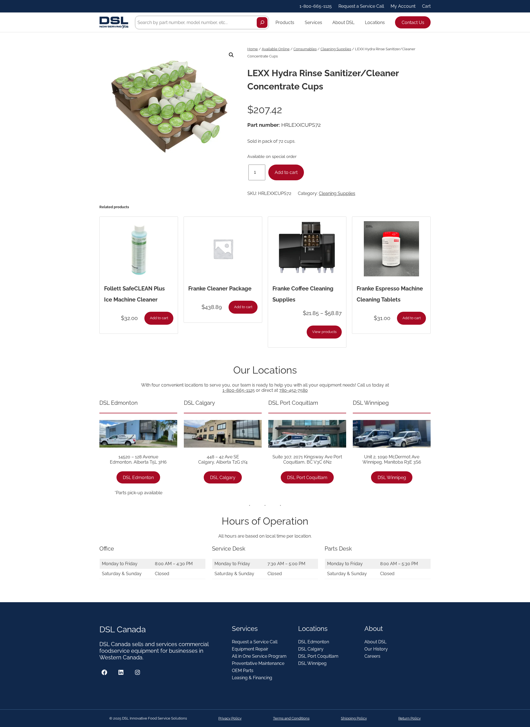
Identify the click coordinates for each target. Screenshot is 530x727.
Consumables (305, 49)
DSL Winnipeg (392, 477)
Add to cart (286, 172)
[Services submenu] (324, 22)
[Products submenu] (296, 22)
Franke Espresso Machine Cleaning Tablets (390, 294)
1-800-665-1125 (238, 390)
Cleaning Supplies (335, 49)
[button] (231, 55)
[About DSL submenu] (357, 22)
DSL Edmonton (138, 477)
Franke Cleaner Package (219, 288)
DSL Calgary (222, 477)
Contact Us (413, 22)
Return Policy (409, 718)
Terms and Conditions (291, 718)
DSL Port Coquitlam (307, 477)
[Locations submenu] (387, 22)
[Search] (262, 22)
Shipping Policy (354, 718)
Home (252, 49)
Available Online (276, 49)
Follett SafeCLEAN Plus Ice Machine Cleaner (134, 294)
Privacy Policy (230, 718)
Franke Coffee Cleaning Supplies (302, 294)
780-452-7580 (293, 390)
